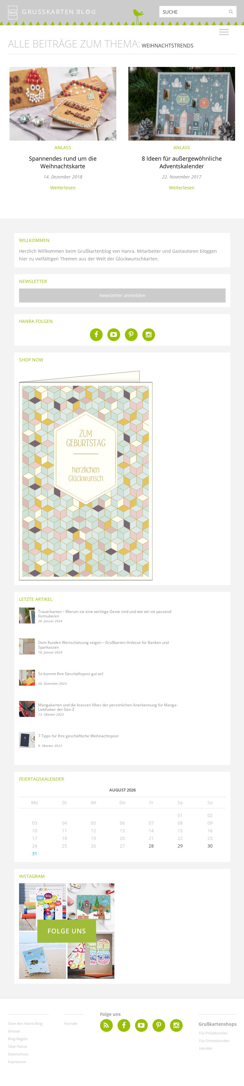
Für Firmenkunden (214, 1040)
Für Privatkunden (213, 1033)
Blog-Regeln (18, 1038)
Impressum (17, 1061)
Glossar (14, 1031)
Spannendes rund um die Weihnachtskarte (63, 162)
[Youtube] (113, 334)
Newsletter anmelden (122, 295)
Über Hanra (17, 1046)
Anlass (63, 147)
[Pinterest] (131, 334)
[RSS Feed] (106, 1025)
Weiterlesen (63, 188)
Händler (205, 1048)
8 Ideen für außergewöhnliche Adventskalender (182, 162)
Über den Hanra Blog (25, 1023)
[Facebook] (96, 334)
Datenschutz (18, 1054)
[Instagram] (148, 334)
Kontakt (71, 1023)
